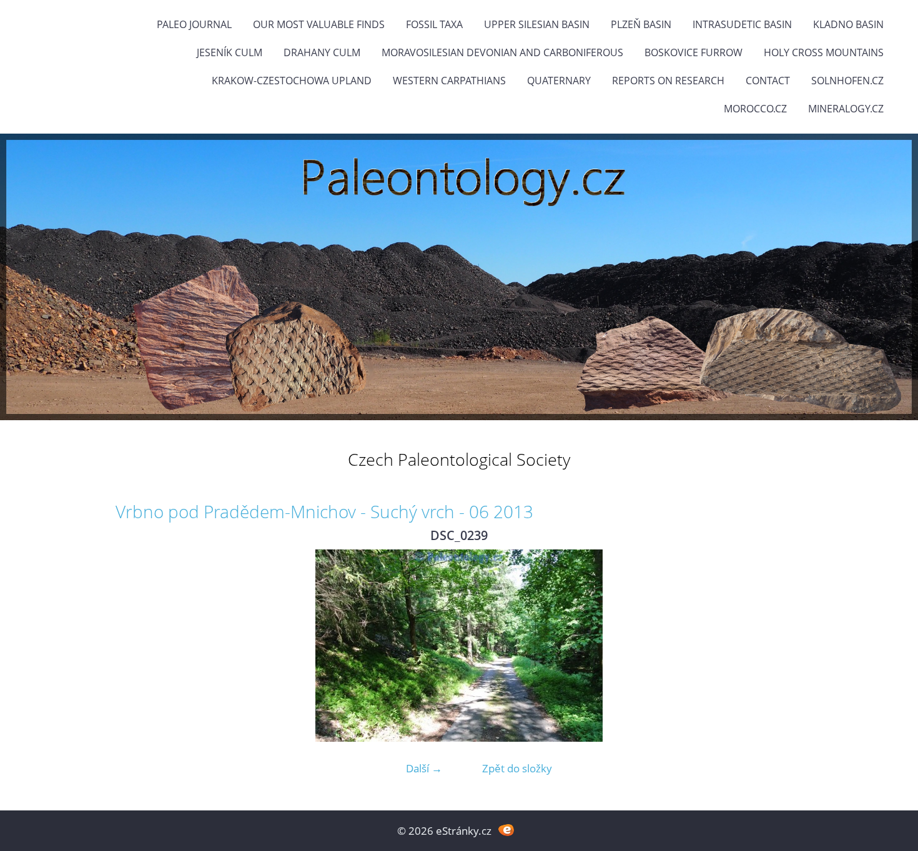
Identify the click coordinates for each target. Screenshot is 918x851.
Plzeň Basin (641, 24)
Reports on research (668, 80)
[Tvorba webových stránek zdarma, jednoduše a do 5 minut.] (506, 829)
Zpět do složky (517, 768)
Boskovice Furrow (693, 52)
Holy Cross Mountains (824, 52)
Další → (424, 768)
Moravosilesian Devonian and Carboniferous (502, 52)
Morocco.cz (755, 109)
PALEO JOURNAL (194, 24)
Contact (768, 80)
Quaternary (559, 80)
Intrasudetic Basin (742, 24)
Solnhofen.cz (847, 80)
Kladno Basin (848, 24)
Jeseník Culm (229, 52)
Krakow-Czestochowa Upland (292, 80)
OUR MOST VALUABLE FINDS (319, 24)
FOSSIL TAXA (434, 24)
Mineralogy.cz (846, 109)
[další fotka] (782, 645)
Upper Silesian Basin (537, 24)
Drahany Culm (322, 52)
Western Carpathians (449, 80)
